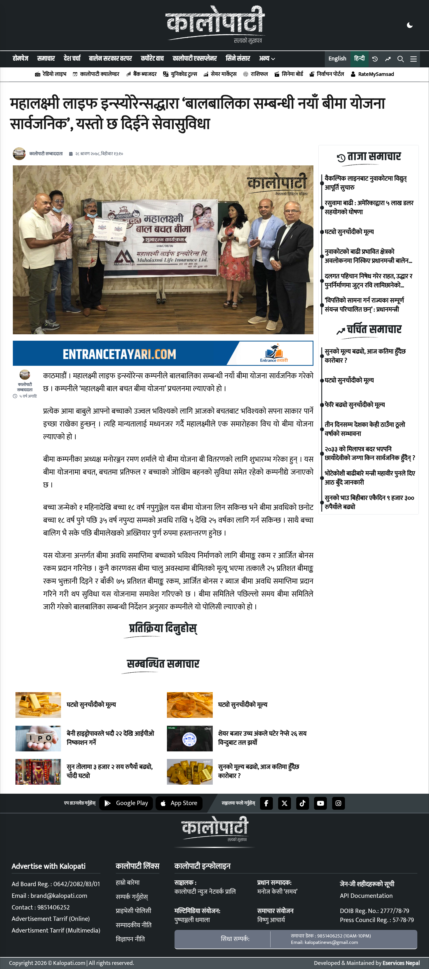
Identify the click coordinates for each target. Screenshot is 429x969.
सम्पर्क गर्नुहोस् (132, 897)
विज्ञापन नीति (130, 939)
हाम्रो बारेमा (127, 882)
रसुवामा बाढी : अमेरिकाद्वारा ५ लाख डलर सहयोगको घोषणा (369, 208)
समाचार (46, 59)
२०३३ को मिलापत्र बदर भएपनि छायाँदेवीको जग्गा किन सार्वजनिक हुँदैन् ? (370, 454)
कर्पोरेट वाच (152, 59)
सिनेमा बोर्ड (292, 74)
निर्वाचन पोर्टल (330, 74)
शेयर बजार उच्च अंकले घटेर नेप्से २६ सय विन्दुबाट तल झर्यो (262, 739)
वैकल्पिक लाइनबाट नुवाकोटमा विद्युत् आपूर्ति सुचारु (366, 183)
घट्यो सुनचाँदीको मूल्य (91, 705)
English (337, 59)
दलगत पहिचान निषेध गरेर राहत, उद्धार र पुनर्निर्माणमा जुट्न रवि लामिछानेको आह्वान (368, 281)
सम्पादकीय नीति (133, 925)
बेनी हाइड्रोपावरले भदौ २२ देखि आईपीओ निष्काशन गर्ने (110, 739)
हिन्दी (359, 59)
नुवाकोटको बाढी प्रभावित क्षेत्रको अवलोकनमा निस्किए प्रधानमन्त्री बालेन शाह (367, 256)
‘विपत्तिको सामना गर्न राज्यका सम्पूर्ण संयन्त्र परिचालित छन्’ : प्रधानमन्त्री (364, 305)
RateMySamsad (376, 74)
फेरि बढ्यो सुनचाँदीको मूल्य (355, 405)
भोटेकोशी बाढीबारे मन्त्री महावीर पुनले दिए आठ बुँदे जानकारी (370, 478)
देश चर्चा (72, 59)
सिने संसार (238, 59)
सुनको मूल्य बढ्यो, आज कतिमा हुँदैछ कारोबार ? (258, 772)
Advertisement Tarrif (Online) (51, 919)
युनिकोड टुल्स (184, 74)
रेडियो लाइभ (54, 74)
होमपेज (20, 59)
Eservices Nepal (401, 963)
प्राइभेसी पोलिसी (133, 911)
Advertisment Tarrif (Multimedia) (56, 930)
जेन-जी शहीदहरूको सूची (367, 884)
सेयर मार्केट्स (224, 74)
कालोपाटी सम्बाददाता (46, 154)
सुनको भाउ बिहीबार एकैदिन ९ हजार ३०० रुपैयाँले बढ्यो (369, 503)
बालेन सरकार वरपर (110, 59)
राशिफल (259, 74)
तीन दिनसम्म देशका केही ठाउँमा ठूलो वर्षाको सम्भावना (365, 429)
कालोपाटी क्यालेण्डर (99, 74)
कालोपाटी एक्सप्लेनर (195, 59)
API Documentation (366, 896)
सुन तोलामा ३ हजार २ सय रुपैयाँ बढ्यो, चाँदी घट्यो (109, 772)
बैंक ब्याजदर (145, 74)
